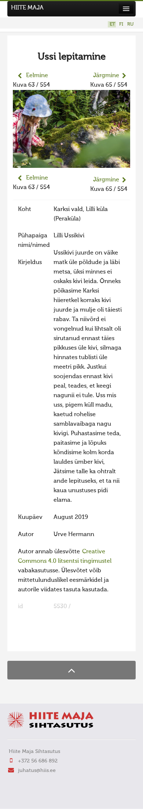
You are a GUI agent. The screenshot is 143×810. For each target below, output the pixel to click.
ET (112, 24)
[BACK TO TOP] (71, 670)
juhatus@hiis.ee (37, 770)
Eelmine (37, 76)
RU (130, 24)
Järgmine (106, 76)
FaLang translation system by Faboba (39, 641)
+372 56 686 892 (38, 761)
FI (121, 24)
